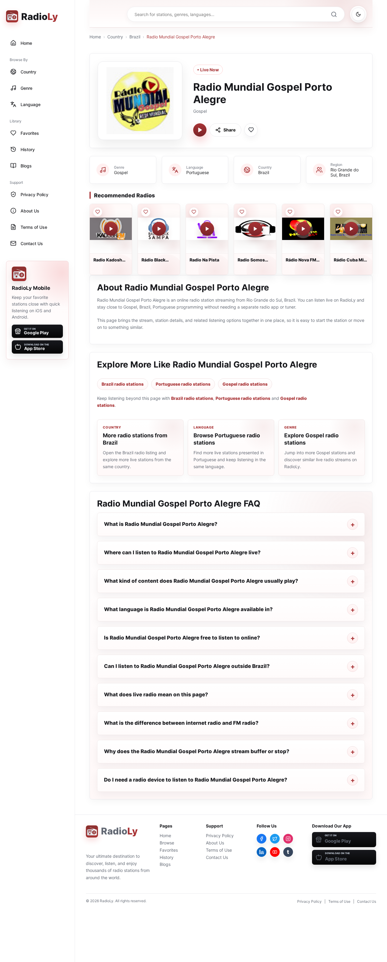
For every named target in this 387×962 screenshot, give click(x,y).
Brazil (134, 36)
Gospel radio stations (245, 384)
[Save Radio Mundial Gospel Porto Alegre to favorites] (251, 130)
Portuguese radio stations (183, 384)
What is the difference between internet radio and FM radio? (181, 723)
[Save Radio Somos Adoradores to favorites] (242, 212)
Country (115, 36)
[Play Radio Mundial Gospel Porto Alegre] (200, 130)
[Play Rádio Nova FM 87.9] (303, 229)
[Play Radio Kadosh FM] (111, 229)
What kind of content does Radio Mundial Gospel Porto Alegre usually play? (201, 581)
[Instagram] (288, 839)
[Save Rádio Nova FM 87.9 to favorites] (290, 212)
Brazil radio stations (123, 384)
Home (95, 36)
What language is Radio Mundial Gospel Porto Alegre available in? (188, 609)
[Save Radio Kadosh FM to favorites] (97, 212)
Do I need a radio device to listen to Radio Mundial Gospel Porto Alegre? (195, 780)
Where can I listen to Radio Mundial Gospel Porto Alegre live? (182, 552)
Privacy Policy (220, 835)
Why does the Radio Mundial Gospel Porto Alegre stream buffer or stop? (196, 751)
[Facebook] (261, 839)
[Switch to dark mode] (358, 14)
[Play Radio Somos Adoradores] (255, 229)
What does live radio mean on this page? (156, 695)
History (167, 857)
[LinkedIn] (261, 852)
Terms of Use (219, 850)
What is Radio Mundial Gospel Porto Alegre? (160, 524)
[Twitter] (275, 839)
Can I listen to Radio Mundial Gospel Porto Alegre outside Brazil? (187, 666)
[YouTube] (275, 852)
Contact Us (217, 857)
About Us (215, 842)
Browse (167, 842)
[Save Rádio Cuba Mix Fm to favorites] (338, 212)
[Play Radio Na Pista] (207, 229)
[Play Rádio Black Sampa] (159, 229)
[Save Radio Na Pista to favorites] (194, 212)
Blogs (165, 864)
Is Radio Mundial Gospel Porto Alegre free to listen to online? (182, 638)
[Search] (334, 14)
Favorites (169, 850)
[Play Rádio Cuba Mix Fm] (351, 229)
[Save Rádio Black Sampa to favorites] (146, 212)
